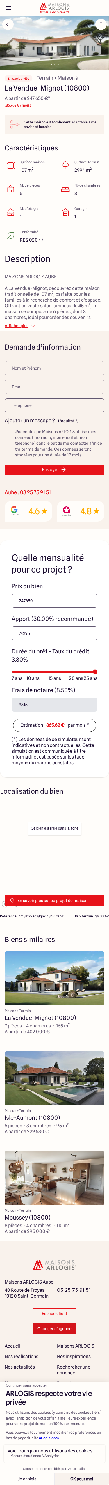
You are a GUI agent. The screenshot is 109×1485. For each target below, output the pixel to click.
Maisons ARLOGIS (75, 1346)
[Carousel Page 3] (58, 64)
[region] (54, 856)
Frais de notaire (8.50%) (43, 690)
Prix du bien (27, 586)
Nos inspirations (74, 1356)
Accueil (12, 1346)
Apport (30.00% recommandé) (52, 618)
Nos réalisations (21, 1356)
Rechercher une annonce (73, 1370)
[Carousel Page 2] (54, 64)
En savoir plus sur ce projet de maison (52, 900)
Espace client (54, 1313)
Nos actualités (20, 1367)
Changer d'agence (54, 1328)
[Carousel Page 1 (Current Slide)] (51, 64)
